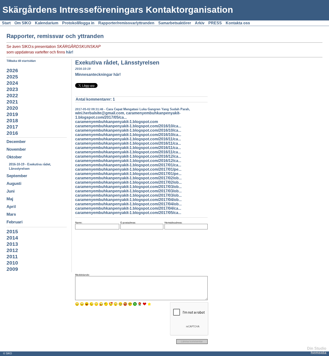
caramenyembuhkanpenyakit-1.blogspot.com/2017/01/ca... (128, 165)
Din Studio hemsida (316, 350)
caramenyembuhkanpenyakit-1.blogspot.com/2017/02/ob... (128, 178)
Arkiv (199, 23)
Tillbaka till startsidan (21, 61)
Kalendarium (46, 23)
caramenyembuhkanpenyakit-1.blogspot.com (116, 122)
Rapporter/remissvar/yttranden (126, 23)
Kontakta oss (238, 23)
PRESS (215, 23)
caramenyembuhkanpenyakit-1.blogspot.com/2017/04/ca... (128, 208)
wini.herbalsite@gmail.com (99, 113)
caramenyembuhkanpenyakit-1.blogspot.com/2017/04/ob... (128, 200)
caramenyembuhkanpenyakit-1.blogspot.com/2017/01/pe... (128, 169)
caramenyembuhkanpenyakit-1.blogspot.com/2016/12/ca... (128, 156)
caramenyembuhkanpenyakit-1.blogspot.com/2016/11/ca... (128, 139)
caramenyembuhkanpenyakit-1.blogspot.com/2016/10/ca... (128, 126)
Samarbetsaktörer (174, 23)
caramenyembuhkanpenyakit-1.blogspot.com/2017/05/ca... (128, 213)
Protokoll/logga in (78, 23)
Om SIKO (22, 23)
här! (69, 52)
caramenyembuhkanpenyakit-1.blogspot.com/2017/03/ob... (128, 187)
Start (6, 23)
